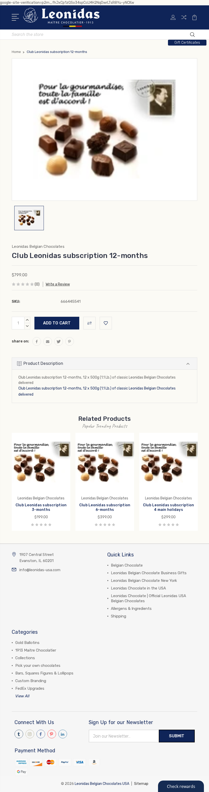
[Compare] (184, 20)
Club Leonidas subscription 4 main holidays (168, 507)
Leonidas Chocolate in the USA (138, 588)
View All (22, 696)
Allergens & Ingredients (131, 608)
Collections (25, 658)
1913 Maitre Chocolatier (35, 650)
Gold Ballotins (27, 642)
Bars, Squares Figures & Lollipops (44, 673)
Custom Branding (30, 681)
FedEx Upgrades (29, 688)
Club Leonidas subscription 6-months (104, 507)
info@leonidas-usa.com (39, 570)
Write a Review (58, 284)
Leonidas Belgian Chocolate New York (144, 580)
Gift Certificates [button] (187, 42)
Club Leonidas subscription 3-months (41, 507)
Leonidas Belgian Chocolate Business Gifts (149, 573)
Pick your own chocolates (37, 665)
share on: (20, 341)
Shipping (118, 616)
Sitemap (141, 784)
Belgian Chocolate (127, 565)
